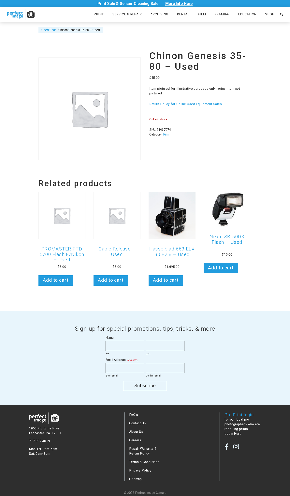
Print (99, 14)
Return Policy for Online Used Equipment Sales (185, 104)
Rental (183, 14)
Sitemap (135, 479)
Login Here (233, 434)
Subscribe (145, 385)
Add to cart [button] (55, 280)
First (108, 353)
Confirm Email (153, 375)
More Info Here (179, 3)
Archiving (159, 14)
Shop (269, 14)
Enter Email (112, 375)
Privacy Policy (140, 470)
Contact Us (137, 423)
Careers (135, 440)
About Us (136, 432)
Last (148, 353)
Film (202, 14)
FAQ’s (133, 415)
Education (247, 14)
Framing (222, 14)
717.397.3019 (39, 441)
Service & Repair (127, 14)
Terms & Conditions (144, 462)
